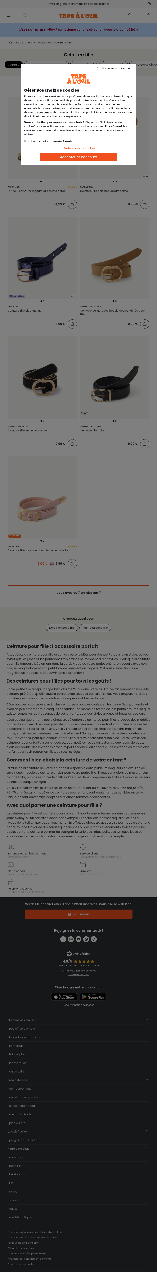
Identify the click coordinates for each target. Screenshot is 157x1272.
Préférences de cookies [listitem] (79, 148)
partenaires (41, 112)
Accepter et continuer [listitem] (78, 157)
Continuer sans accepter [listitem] (113, 68)
